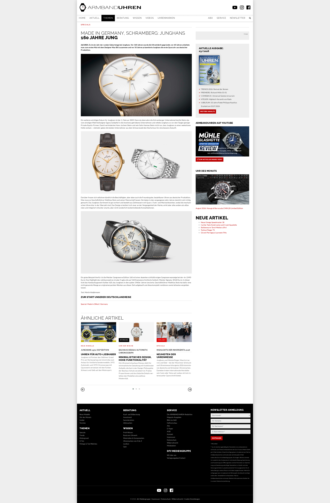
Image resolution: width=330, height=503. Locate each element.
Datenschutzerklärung (223, 481)
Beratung (123, 18)
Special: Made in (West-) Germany (94, 304)
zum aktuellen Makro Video (210, 159)
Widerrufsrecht (172, 443)
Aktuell (94, 18)
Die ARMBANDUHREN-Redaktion (179, 414)
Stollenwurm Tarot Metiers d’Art (214, 227)
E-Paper (170, 429)
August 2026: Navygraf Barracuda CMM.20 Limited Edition (219, 208)
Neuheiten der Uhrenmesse (173, 353)
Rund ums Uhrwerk (130, 435)
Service (221, 18)
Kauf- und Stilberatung (131, 414)
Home (82, 18)
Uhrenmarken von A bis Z (132, 441)
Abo (210, 18)
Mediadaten (171, 446)
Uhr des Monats (85, 417)
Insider (82, 420)
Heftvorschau (172, 423)
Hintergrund (84, 438)
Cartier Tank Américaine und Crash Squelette (219, 225)
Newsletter (237, 18)
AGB (168, 431)
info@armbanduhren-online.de (219, 455)
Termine (83, 423)
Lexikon (126, 444)
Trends (82, 435)
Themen (108, 18)
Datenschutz (171, 440)
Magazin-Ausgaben (174, 417)
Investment (127, 417)
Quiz (125, 447)
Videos (150, 18)
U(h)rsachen (127, 423)
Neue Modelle (87, 346)
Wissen (137, 18)
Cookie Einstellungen (192, 499)
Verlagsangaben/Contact (176, 458)
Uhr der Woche (126, 346)
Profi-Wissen (128, 432)
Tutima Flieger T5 (208, 230)
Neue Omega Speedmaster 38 (212, 222)
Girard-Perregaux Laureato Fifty (214, 233)
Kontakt (170, 434)
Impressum (171, 437)
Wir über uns (171, 455)
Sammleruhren (128, 420)
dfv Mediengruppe (179, 451)
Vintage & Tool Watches (88, 444)
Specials (85, 25)
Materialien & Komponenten (133, 438)
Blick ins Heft (172, 420)
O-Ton (82, 441)
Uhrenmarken (166, 18)
